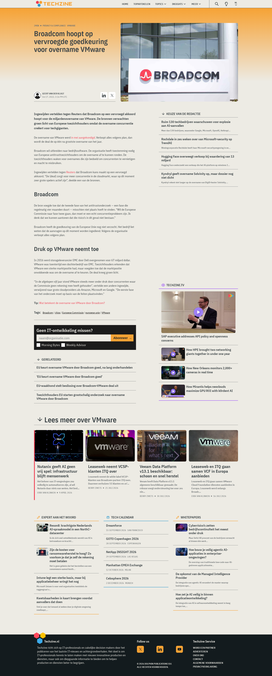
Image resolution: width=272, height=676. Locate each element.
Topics (159, 4)
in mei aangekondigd (83, 137)
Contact (198, 659)
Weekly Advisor (76, 345)
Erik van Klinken (46, 492)
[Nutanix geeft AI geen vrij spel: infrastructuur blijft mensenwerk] (59, 446)
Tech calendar (122, 517)
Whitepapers (191, 517)
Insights (177, 4)
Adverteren (200, 651)
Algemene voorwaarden (208, 662)
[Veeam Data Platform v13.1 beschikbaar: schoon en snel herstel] (161, 446)
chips (57, 312)
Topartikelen (141, 4)
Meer (195, 4)
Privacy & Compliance (54, 25)
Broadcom (48, 312)
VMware (71, 25)
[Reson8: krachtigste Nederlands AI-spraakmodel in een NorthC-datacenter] (42, 533)
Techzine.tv (175, 285)
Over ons (198, 655)
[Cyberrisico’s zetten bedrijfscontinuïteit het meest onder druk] (181, 533)
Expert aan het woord (59, 517)
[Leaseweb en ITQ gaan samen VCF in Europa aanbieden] (213, 446)
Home (125, 4)
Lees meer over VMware (80, 420)
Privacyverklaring (205, 666)
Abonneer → (122, 338)
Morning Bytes (51, 345)
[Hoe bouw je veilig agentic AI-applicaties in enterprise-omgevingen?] (181, 557)
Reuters (70, 172)
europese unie (92, 312)
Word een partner (204, 647)
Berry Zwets (95, 488)
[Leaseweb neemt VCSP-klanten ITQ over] (110, 446)
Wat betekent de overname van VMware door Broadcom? (72, 303)
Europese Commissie (73, 312)
